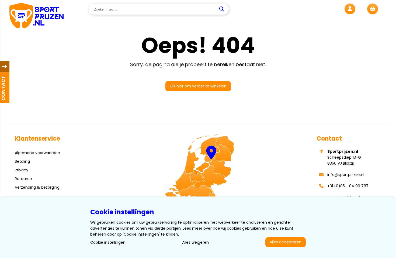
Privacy (21, 170)
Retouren (23, 178)
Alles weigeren (195, 242)
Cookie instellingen (108, 242)
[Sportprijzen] (36, 16)
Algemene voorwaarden (37, 152)
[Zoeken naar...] (222, 9)
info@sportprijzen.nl (345, 174)
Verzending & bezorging (37, 187)
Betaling (22, 161)
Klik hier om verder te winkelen (198, 86)
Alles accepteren (285, 242)
